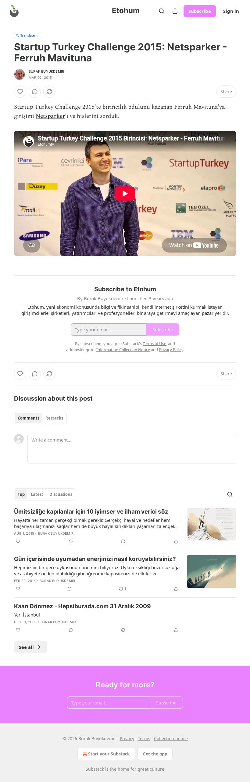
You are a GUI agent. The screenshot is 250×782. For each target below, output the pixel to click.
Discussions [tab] (60, 494)
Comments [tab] (28, 418)
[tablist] (40, 418)
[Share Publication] (175, 11)
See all (26, 647)
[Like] (20, 91)
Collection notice (171, 738)
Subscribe (199, 11)
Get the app (155, 754)
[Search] (161, 11)
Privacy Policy (171, 349)
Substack (95, 769)
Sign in (231, 11)
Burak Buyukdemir (46, 71)
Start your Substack (109, 754)
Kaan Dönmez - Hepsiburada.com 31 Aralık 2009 (82, 606)
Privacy (127, 738)
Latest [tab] (37, 494)
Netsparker (50, 116)
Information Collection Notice (123, 349)
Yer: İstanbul (27, 615)
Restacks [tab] (54, 418)
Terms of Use (154, 343)
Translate (27, 35)
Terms (144, 738)
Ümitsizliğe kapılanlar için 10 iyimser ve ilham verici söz (91, 511)
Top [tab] (21, 494)
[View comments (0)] (35, 91)
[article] (125, 526)
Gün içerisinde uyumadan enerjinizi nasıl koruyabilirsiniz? (95, 558)
